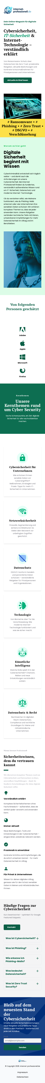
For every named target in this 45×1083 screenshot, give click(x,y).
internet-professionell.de (30, 1066)
